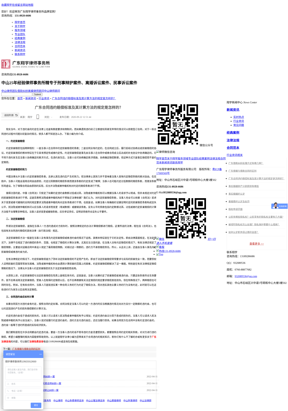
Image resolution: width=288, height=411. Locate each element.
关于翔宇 (20, 26)
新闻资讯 (20, 50)
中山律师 (58, 400)
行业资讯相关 (235, 155)
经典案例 (20, 38)
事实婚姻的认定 (236, 194)
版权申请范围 (235, 209)
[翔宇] (25, 67)
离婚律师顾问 (36, 91)
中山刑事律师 (130, 400)
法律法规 (20, 42)
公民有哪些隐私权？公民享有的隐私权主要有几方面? (255, 217)
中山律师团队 (9, 91)
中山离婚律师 (114, 400)
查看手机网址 (38, 118)
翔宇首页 (20, 22)
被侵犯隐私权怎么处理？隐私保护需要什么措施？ (254, 224)
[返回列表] (10, 117)
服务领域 (20, 30)
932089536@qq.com (246, 276)
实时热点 (238, 117)
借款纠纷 (22, 91)
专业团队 (20, 34)
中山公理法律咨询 (95, 400)
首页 (20, 98)
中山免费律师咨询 (74, 400)
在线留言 (17, 5)
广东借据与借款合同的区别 (26, 349)
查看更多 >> (257, 243)
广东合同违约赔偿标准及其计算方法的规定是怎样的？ (84, 98)
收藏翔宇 (6, 5)
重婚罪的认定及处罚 (239, 201)
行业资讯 (44, 98)
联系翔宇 (20, 54)
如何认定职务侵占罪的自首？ (243, 232)
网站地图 (28, 5)
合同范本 (20, 46)
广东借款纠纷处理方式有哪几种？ (246, 163)
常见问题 (238, 125)
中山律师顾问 (52, 91)
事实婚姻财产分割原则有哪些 (243, 186)
